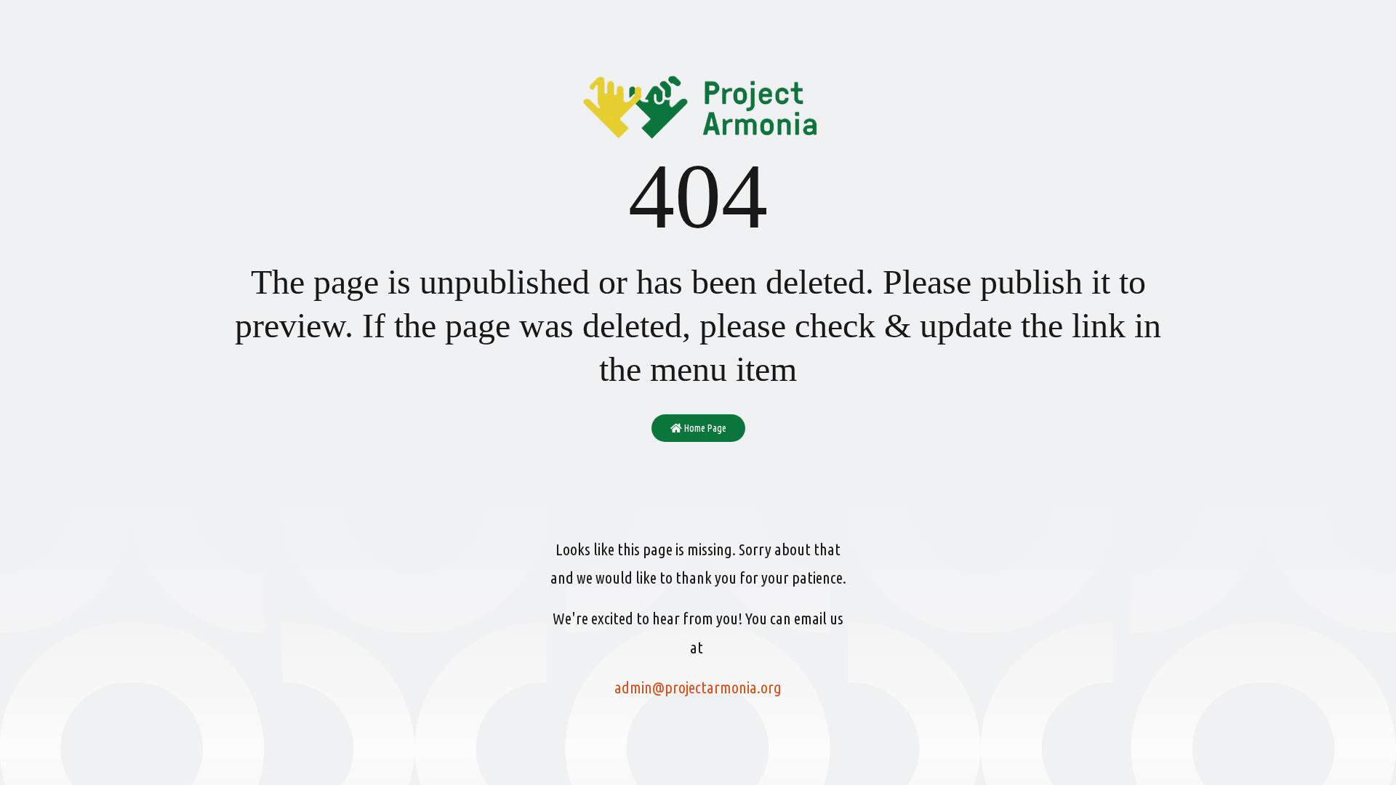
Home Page (704, 428)
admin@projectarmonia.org (698, 687)
